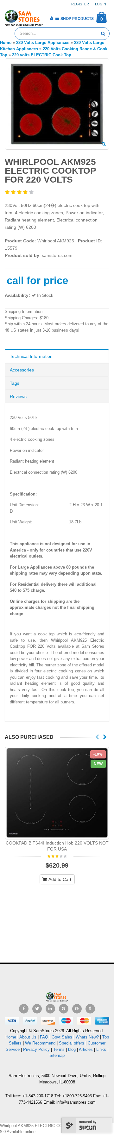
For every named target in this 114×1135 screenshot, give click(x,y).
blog (72, 1049)
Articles (86, 1049)
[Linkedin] (50, 1008)
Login (100, 4)
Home (10, 1037)
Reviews (18, 396)
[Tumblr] (90, 1008)
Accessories (22, 369)
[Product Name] (57, 793)
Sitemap (57, 1055)
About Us (27, 1037)
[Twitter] (37, 1008)
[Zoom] (104, 144)
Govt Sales (62, 1037)
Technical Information (31, 356)
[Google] (63, 1008)
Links (101, 1049)
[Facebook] (23, 1008)
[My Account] (51, 18)
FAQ (44, 1037)
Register (80, 4)
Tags (14, 383)
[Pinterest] (77, 1008)
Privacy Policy (36, 1049)
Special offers (71, 1043)
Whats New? (87, 1037)
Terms (59, 1049)
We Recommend (40, 1043)
